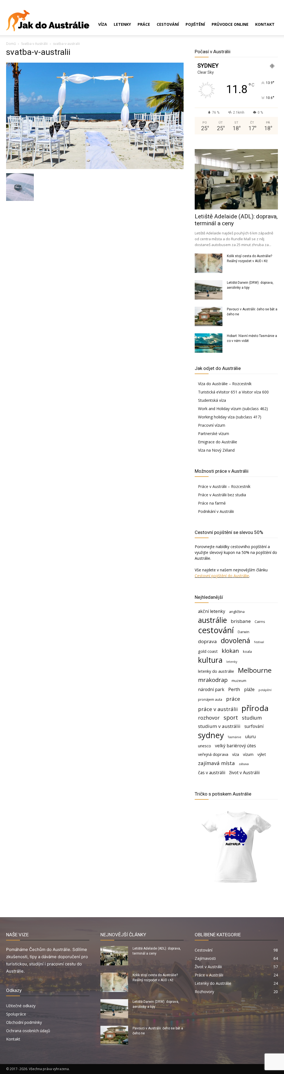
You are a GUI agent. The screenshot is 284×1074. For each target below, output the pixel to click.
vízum (248, 754)
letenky (231, 662)
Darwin (243, 631)
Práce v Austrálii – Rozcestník (224, 486)
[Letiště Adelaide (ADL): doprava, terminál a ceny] (236, 179)
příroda (255, 708)
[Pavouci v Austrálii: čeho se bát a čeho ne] (208, 316)
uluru (250, 737)
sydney (211, 735)
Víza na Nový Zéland (216, 450)
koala (247, 651)
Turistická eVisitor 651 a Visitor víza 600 (233, 392)
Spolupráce (16, 1014)
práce (233, 699)
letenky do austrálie (216, 671)
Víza (102, 24)
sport (231, 717)
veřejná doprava (213, 754)
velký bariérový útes (235, 746)
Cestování (168, 24)
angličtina (237, 611)
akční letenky (211, 611)
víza (235, 754)
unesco (204, 745)
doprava (207, 641)
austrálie (212, 620)
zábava (244, 764)
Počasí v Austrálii (212, 51)
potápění (265, 690)
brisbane (241, 621)
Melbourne (255, 670)
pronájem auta (210, 699)
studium (252, 717)
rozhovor (209, 717)
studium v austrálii (219, 726)
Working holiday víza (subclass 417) (229, 417)
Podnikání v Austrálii (216, 511)
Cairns (260, 621)
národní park (211, 689)
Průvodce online (230, 24)
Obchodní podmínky (24, 1022)
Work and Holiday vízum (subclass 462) (233, 408)
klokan (230, 651)
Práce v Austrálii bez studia (222, 494)
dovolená (235, 640)
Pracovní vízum (211, 425)
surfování (253, 726)
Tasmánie (234, 737)
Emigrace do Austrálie (217, 441)
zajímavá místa (216, 763)
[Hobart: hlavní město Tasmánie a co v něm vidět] (208, 343)
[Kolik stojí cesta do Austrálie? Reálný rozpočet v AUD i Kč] (208, 263)
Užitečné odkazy (21, 1005)
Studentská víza (212, 400)
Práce (144, 24)
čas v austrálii (211, 773)
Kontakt (265, 24)
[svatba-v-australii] (95, 167)
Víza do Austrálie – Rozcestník (225, 383)
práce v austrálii (218, 709)
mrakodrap (213, 680)
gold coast (208, 651)
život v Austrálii (244, 773)
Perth (234, 689)
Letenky (122, 24)
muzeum (239, 680)
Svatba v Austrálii (34, 43)
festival (259, 642)
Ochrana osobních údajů (28, 1030)
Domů (11, 43)
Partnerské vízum (213, 433)
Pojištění (195, 24)
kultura (210, 660)
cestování (216, 630)
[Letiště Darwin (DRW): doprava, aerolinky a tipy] (208, 290)
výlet (261, 754)
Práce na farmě (212, 503)
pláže (249, 689)
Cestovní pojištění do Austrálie (222, 575)
